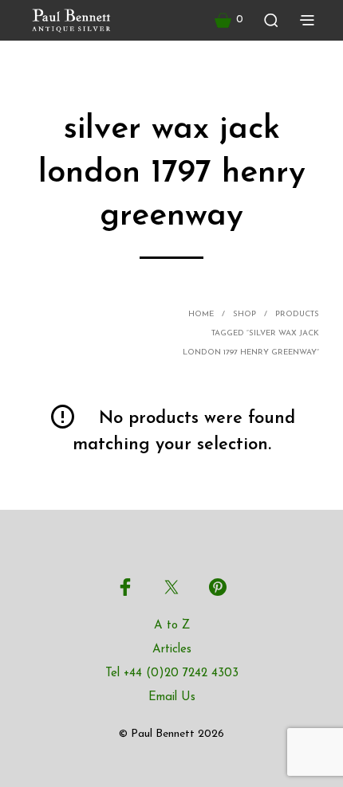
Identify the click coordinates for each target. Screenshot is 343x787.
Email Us (171, 697)
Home (201, 314)
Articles (171, 650)
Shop (244, 314)
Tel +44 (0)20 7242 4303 (172, 673)
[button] (229, 20)
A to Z (172, 626)
